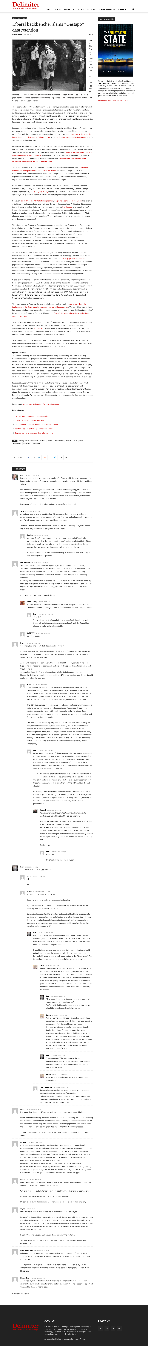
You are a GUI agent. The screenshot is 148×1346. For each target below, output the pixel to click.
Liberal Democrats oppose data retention (31, 420)
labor (75, 441)
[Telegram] (55, 457)
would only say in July (39, 192)
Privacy (80, 9)
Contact (122, 9)
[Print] (65, 457)
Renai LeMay (18, 34)
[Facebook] (28, 457)
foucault (68, 441)
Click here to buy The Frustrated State (113, 100)
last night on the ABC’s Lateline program (36, 201)
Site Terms (91, 9)
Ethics (58, 9)
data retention (59, 441)
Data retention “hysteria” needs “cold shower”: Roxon (36, 425)
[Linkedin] (39, 457)
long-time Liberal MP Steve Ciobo (68, 201)
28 (92, 34)
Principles (69, 9)
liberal (81, 441)
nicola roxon (17, 443)
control (50, 441)
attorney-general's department (28, 441)
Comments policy (107, 9)
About (49, 9)
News (14, 18)
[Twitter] (34, 457)
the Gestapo (67, 207)
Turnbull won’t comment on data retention (32, 416)
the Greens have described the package (72, 137)
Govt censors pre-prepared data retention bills (34, 433)
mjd (21, 475)
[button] (133, 9)
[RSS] (107, 1328)
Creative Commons (51, 404)
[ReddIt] (44, 457)
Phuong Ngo (39, 328)
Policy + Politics (22, 18)
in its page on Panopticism (73, 258)
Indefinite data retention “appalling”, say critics (34, 429)
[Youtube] (119, 1328)
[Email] (60, 457)
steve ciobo (26, 443)
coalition (42, 441)
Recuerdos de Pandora (32, 404)
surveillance (36, 443)
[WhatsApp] (50, 457)
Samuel (43, 810)
